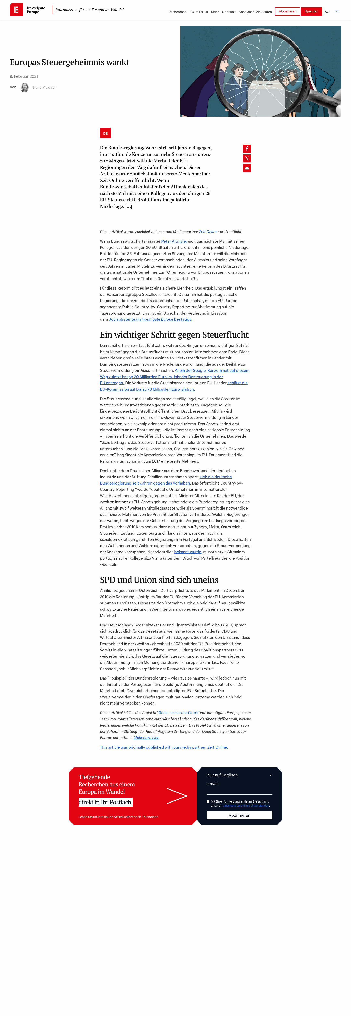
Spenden (311, 11)
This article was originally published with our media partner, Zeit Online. (164, 748)
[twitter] (247, 158)
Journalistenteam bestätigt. (150, 320)
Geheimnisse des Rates (178, 713)
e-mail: (212, 783)
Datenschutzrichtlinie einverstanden (245, 805)
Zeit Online (208, 232)
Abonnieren (287, 11)
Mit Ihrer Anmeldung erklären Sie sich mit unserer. (240, 803)
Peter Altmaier (174, 242)
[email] (247, 168)
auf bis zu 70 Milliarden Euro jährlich (162, 390)
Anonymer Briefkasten (255, 12)
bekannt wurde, (188, 552)
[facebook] (247, 149)
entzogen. (115, 383)
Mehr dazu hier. (146, 738)
